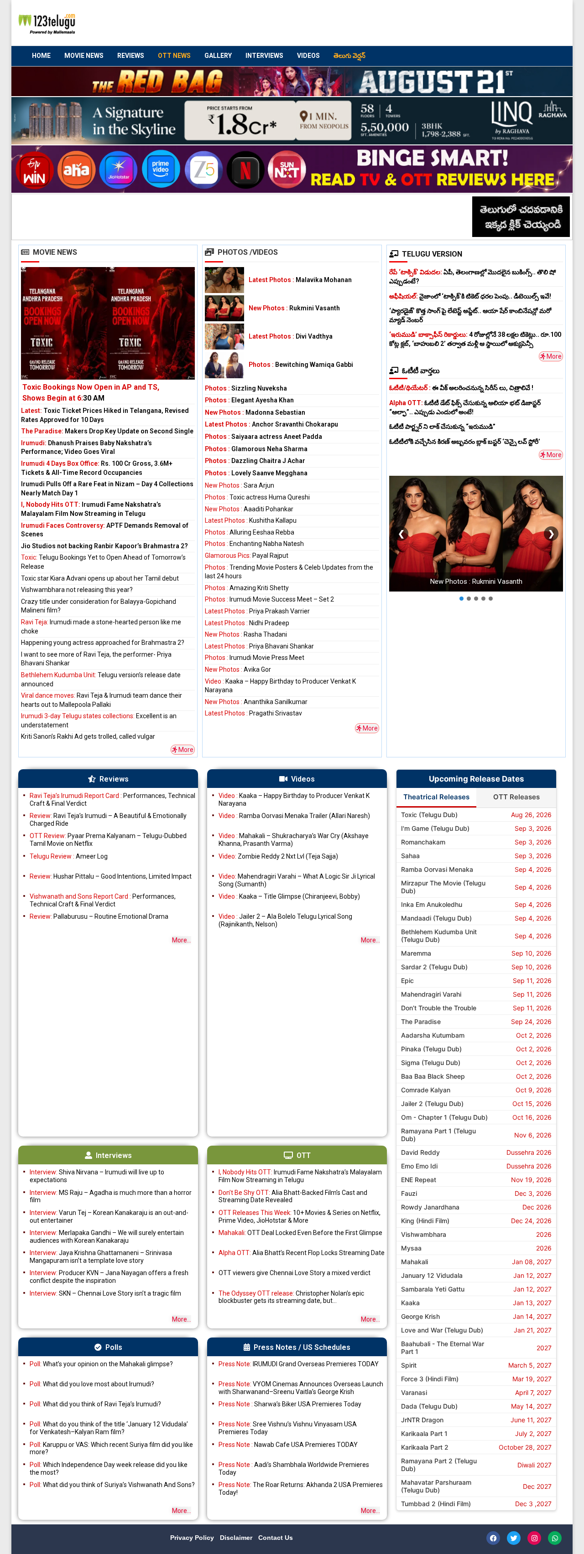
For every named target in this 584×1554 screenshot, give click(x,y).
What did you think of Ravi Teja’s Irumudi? (95, 1404)
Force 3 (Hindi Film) (430, 1379)
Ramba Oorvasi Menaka (437, 869)
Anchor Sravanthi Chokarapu (271, 424)
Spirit (409, 1365)
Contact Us (275, 1537)
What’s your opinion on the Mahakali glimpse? (101, 1364)
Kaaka (410, 1303)
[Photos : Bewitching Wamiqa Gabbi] (224, 365)
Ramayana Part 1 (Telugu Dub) (438, 1134)
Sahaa (410, 855)
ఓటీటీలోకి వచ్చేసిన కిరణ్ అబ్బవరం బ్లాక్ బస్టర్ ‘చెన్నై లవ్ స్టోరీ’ (464, 441)
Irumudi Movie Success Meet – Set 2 (269, 599)
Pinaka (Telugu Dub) (431, 1049)
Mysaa (411, 1248)
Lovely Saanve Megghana (256, 473)
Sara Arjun (239, 485)
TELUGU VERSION (432, 254)
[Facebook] (493, 1538)
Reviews (130, 55)
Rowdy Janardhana (430, 1207)
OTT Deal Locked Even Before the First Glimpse (300, 1232)
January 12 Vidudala (432, 1275)
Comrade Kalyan (425, 1090)
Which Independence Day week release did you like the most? (109, 1468)
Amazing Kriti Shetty (247, 588)
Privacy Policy (193, 1537)
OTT (304, 1155)
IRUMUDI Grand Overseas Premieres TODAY (299, 1364)
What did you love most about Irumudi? (92, 1384)
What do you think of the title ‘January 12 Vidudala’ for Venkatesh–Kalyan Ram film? (109, 1428)
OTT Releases (516, 796)
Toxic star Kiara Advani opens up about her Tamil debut (100, 578)
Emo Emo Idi (419, 1166)
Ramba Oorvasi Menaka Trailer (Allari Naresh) (294, 815)
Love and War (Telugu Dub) (442, 1330)
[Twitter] (514, 1538)
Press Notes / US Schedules (302, 1347)
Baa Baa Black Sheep (433, 1076)
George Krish (420, 1316)
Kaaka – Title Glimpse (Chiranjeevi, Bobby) (289, 896)
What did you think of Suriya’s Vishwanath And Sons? (112, 1484)
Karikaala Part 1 (424, 1433)
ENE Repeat (418, 1180)
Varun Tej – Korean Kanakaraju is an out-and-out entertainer (109, 1216)
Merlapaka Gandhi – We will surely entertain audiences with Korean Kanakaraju (107, 1236)
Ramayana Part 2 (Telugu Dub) (439, 1464)
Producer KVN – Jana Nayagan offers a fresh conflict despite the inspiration (109, 1276)
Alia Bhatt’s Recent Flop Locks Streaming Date (302, 1252)
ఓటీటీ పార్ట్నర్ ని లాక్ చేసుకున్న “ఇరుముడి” (442, 426)
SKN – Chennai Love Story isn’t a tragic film (105, 1293)
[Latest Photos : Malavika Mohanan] (224, 280)
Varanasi (414, 1392)
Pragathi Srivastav (253, 713)
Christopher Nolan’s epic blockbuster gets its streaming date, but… (291, 1297)
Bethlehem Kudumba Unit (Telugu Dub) (439, 935)
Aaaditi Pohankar (249, 509)
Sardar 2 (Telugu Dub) (434, 967)
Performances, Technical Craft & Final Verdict (112, 799)
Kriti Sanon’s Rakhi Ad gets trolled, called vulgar (88, 736)
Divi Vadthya (291, 336)
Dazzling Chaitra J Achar (255, 460)
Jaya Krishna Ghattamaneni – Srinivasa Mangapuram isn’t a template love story (101, 1256)
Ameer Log (69, 856)
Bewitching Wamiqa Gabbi (301, 364)
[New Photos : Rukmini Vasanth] (224, 308)
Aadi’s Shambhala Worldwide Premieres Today (294, 1468)
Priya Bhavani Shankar (259, 646)
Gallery (218, 55)
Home (41, 55)
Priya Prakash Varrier (257, 611)
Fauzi (409, 1193)
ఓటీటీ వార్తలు (421, 370)
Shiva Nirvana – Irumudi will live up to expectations (97, 1176)
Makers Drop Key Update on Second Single (107, 431)
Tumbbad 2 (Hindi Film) (436, 1504)
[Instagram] (534, 1538)
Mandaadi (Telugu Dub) (436, 918)
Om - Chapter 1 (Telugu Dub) (444, 1117)
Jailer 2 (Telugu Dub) (432, 1103)
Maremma (416, 953)
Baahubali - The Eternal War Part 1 (442, 1347)
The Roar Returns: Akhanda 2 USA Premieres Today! (301, 1488)
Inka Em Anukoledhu (431, 904)
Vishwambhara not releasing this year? (77, 589)
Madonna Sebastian (255, 412)
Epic (407, 980)
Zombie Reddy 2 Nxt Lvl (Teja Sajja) (278, 856)
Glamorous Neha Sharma (256, 449)
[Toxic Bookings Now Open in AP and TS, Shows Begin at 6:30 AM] (108, 335)
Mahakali (414, 1262)
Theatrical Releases (436, 796)
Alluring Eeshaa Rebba (249, 532)
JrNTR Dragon (422, 1420)
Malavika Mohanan (300, 279)
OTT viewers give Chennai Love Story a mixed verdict (294, 1272)
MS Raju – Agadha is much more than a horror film (111, 1196)
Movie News (84, 55)
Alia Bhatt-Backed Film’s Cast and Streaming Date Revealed (293, 1196)
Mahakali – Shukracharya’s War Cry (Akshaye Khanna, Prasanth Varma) (294, 839)
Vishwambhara (423, 1234)
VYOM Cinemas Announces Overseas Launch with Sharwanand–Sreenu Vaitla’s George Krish (301, 1387)
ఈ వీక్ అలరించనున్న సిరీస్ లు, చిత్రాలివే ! (461, 387)
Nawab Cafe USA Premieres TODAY (288, 1444)
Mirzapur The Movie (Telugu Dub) (443, 887)
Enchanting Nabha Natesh (254, 543)
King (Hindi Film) (425, 1221)
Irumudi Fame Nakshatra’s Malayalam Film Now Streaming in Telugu (300, 1176)
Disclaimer (237, 1537)
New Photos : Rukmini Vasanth (476, 582)
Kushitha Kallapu (251, 520)
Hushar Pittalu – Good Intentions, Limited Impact (111, 876)
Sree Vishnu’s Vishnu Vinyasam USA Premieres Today (288, 1428)
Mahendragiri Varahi (431, 994)
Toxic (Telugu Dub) (429, 814)
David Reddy (420, 1152)
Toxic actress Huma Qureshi (257, 497)
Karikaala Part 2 (424, 1447)
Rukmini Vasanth (294, 308)
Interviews (264, 55)
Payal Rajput (246, 555)
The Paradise (421, 1021)
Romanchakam (423, 842)
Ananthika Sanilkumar (256, 701)
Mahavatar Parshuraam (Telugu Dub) (436, 1486)
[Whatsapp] (555, 1538)
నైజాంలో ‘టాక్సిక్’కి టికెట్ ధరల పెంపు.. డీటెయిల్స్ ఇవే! (470, 296)
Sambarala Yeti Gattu (432, 1289)
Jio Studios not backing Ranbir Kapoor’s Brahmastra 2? (104, 546)
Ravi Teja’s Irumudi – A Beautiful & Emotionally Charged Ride (108, 819)
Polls (113, 1347)
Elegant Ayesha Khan (249, 400)
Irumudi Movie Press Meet (254, 657)
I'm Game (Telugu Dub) (435, 828)
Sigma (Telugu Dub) (430, 1062)
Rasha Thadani (246, 634)
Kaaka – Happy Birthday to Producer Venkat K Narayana (294, 799)
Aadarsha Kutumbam (432, 1035)
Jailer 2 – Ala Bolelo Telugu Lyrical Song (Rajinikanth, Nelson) (285, 920)
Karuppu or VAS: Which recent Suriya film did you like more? (111, 1448)
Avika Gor (238, 669)
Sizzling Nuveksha (246, 388)
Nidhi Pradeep (247, 623)
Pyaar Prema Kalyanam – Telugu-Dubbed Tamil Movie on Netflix (108, 839)
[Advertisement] (393, 23)
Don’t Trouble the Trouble (438, 1008)
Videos (308, 55)
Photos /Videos (248, 252)
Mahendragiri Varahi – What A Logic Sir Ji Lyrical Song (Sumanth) (297, 880)
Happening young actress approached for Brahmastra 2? (102, 642)
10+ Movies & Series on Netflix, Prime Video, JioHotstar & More (300, 1216)
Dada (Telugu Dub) (429, 1406)
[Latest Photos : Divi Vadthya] (224, 337)
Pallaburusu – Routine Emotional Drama (99, 916)
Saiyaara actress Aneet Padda (263, 436)
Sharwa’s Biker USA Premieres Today (290, 1404)
